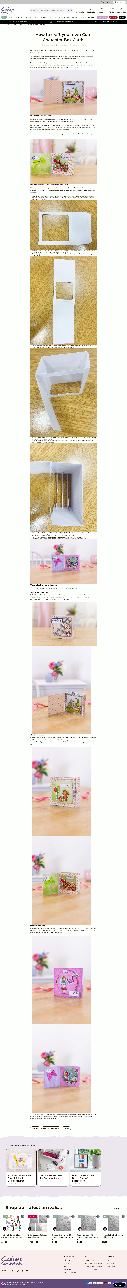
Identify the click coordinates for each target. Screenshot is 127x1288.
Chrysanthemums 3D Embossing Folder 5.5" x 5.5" (62, 1237)
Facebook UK (38, 1116)
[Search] (71, 10)
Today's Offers (102, 17)
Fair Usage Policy (91, 1269)
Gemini (10, 17)
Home (7, 24)
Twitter (55, 1116)
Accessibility (68, 1269)
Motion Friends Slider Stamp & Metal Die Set (11, 1236)
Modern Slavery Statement (94, 1266)
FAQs (65, 1266)
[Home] (8, 10)
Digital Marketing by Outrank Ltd (14, 1284)
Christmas (113, 17)
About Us (110, 1260)
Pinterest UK (80, 1116)
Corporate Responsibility (93, 1263)
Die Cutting (18, 17)
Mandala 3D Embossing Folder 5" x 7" (112, 1236)
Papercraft (36, 17)
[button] (68, 10)
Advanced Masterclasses (51, 1128)
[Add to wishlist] (22, 1216)
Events (122, 17)
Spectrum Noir (81, 190)
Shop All (116, 1208)
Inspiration (91, 17)
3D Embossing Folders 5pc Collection (37, 1236)
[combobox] (51, 10)
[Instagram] (18, 1271)
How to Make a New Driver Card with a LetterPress (83, 1178)
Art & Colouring (65, 17)
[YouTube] (27, 1271)
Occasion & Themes (78, 17)
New (4, 17)
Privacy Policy (90, 1260)
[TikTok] (22, 1271)
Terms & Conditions (70, 1272)
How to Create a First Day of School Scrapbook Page (19, 1178)
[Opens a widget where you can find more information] (119, 1285)
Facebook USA (47, 1116)
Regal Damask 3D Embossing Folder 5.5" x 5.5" (87, 1237)
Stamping (44, 17)
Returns (66, 1263)
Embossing (27, 17)
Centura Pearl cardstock (47, 190)
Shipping (67, 1260)
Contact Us (120, 2)
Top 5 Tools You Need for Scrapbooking (51, 1176)
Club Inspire (111, 1266)
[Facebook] (13, 1271)
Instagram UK (62, 1116)
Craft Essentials (54, 17)
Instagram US (71, 1116)
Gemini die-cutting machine (65, 190)
